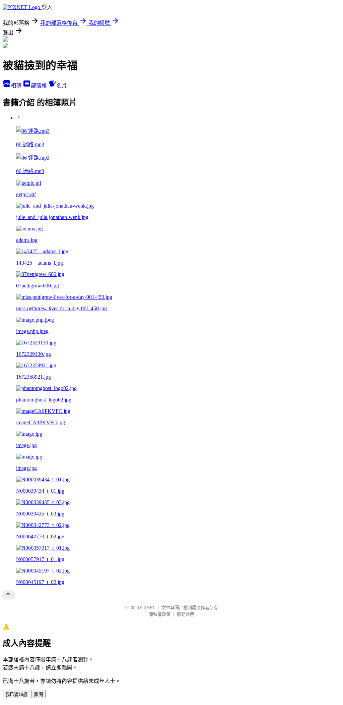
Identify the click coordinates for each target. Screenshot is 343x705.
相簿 (17, 86)
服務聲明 (185, 614)
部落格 (39, 86)
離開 (38, 694)
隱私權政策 (159, 614)
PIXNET (147, 607)
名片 (61, 86)
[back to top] (8, 595)
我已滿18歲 (16, 694)
